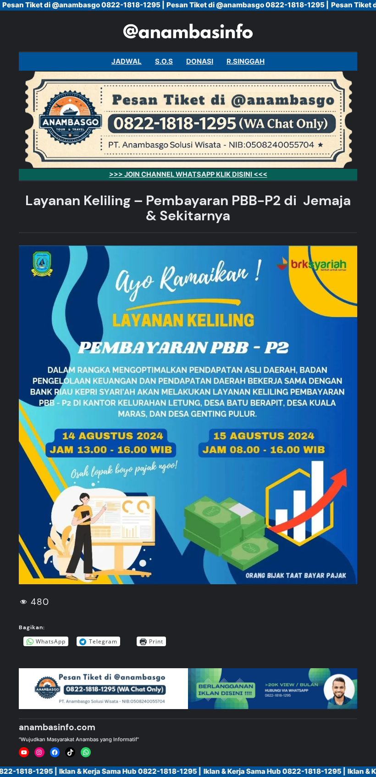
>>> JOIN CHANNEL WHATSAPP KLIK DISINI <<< (188, 174)
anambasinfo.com (57, 727)
